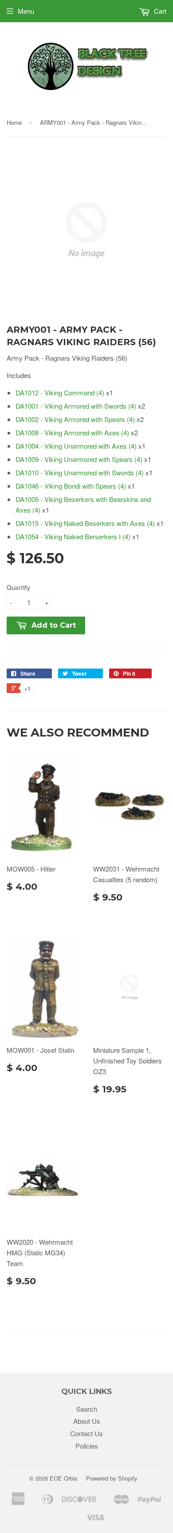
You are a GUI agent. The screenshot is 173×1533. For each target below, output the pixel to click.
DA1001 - (76, 405)
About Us (86, 1420)
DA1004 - (76, 445)
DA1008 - (72, 432)
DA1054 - (73, 536)
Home (14, 122)
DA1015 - (85, 523)
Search (86, 1409)
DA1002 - (75, 419)
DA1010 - (80, 472)
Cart (159, 11)
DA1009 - (79, 459)
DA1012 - (60, 392)
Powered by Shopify (112, 1478)
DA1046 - (71, 485)
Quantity (18, 587)
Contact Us (86, 1433)
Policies (86, 1445)
